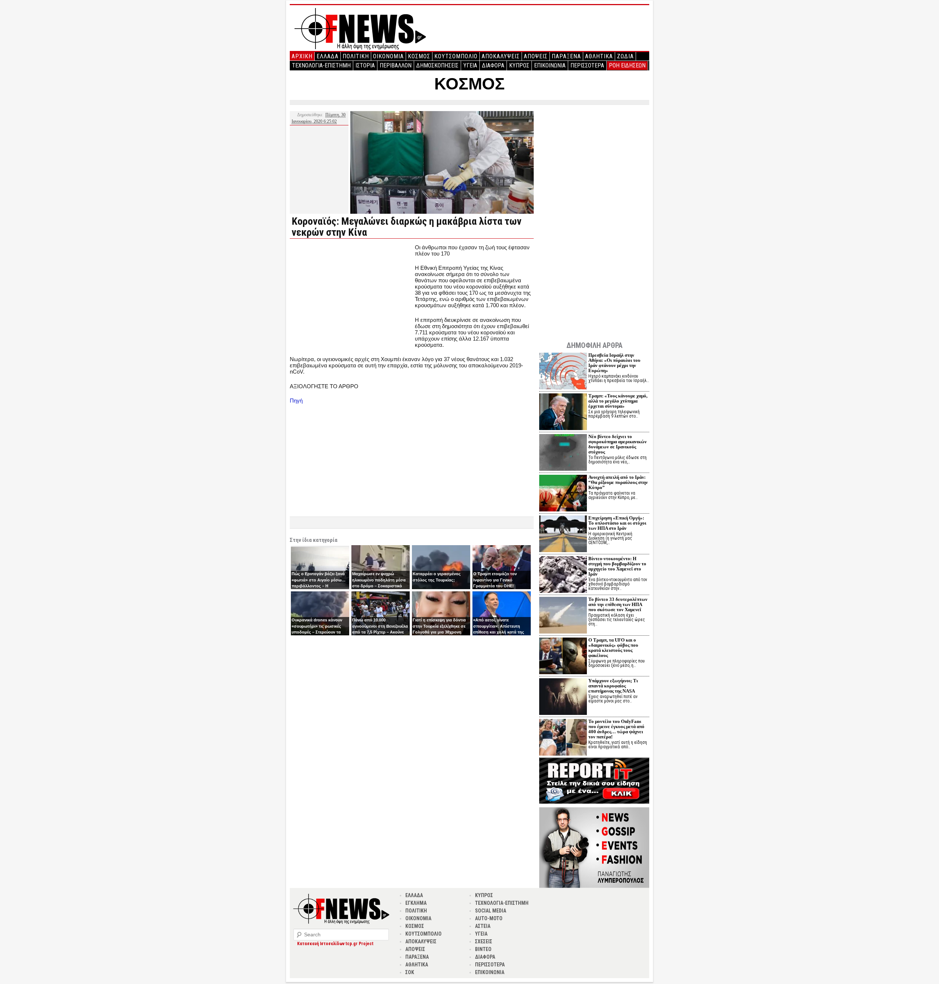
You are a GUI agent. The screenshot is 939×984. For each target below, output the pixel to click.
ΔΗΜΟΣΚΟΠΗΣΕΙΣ (437, 65)
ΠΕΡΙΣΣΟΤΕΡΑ (587, 65)
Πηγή (296, 400)
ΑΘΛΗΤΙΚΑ (599, 56)
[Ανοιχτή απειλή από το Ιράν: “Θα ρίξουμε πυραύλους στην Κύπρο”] (563, 494)
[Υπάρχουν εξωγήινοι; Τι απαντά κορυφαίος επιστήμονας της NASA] (563, 697)
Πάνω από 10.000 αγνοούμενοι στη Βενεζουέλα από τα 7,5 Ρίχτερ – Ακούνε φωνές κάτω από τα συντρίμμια (380, 632)
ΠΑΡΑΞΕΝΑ (566, 56)
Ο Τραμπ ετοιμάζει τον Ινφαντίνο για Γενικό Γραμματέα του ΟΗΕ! (495, 580)
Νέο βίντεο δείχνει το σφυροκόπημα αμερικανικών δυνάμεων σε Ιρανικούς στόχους (617, 444)
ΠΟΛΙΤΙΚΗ (356, 56)
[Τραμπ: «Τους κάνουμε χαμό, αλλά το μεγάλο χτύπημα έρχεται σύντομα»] (563, 412)
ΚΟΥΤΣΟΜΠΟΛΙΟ (456, 56)
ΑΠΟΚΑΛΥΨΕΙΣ (501, 56)
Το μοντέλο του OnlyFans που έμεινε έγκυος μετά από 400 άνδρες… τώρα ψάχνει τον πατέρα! (616, 729)
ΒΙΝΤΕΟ (483, 949)
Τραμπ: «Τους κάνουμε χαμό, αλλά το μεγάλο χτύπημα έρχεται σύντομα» (617, 401)
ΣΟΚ (409, 972)
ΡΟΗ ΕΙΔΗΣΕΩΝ (627, 65)
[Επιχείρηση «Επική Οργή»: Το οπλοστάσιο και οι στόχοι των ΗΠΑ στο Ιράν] (563, 534)
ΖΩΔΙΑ (625, 56)
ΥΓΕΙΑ (470, 65)
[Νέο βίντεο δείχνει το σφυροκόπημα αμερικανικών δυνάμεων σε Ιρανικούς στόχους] (563, 453)
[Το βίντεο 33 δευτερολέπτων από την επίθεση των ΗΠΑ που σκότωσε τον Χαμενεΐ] (563, 616)
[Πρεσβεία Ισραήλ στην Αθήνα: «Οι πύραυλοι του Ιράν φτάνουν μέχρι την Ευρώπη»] (563, 372)
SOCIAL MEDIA (490, 911)
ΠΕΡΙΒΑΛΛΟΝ (396, 65)
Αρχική (302, 56)
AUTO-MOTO (489, 918)
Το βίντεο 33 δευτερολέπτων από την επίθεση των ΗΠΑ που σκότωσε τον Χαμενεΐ (617, 604)
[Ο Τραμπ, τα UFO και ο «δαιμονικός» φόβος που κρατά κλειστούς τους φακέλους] (563, 657)
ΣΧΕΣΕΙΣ (483, 941)
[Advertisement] (351, 295)
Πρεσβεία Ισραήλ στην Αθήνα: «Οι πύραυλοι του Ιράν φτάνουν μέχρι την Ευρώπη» (614, 362)
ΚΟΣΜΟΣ (419, 56)
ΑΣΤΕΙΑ (482, 926)
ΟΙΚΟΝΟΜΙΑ (388, 56)
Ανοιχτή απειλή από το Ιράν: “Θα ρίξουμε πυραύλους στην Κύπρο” (618, 482)
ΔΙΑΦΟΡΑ (493, 65)
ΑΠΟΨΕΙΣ (536, 56)
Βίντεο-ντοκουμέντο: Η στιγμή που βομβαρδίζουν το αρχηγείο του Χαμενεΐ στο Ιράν (617, 566)
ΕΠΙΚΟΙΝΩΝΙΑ (550, 65)
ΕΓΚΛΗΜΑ (416, 903)
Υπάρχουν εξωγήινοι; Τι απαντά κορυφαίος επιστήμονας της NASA (613, 686)
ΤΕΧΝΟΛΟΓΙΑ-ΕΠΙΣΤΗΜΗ (321, 65)
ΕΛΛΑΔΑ (328, 56)
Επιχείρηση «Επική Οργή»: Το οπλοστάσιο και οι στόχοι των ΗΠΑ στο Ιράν (617, 523)
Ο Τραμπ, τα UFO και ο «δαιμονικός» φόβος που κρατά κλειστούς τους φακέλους (613, 647)
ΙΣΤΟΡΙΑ (365, 65)
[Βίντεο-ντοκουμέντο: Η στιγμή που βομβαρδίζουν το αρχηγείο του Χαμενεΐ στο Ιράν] (563, 575)
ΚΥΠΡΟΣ (519, 65)
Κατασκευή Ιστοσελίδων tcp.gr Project (335, 943)
